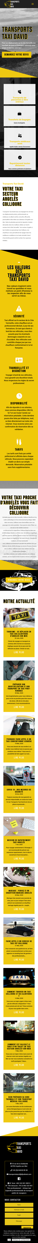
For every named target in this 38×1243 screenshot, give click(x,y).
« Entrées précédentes (13, 1127)
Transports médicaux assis (20, 142)
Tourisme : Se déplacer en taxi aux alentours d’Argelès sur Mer (19, 634)
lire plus (19, 652)
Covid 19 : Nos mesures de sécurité (19, 791)
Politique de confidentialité (21, 1240)
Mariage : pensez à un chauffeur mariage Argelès (19, 892)
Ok (9, 1240)
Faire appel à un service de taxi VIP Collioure (19, 942)
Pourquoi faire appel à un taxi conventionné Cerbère (19, 740)
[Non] (35, 1236)
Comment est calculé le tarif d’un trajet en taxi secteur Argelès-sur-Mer (19, 1046)
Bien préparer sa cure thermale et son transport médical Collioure (19, 1099)
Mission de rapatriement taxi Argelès (19, 841)
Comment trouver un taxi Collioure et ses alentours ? (19, 994)
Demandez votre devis (16, 54)
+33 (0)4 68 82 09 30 (20, 1170)
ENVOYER (27, 1228)
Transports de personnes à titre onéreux (19, 99)
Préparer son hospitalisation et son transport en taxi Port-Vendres (19, 687)
